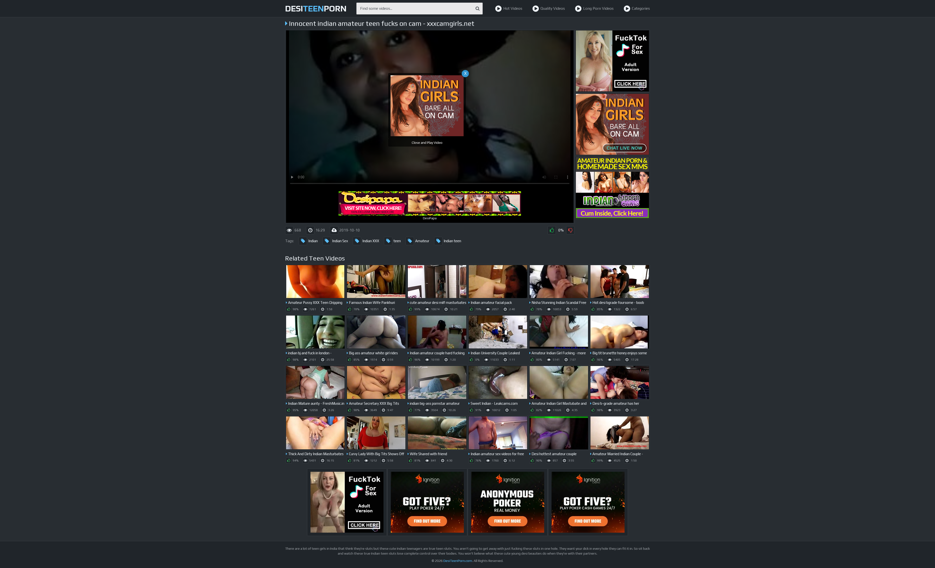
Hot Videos (512, 8)
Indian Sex (340, 241)
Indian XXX (370, 241)
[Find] (478, 8)
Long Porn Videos (598, 8)
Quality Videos (553, 8)
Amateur (422, 241)
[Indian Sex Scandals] (612, 187)
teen (397, 241)
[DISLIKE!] (570, 230)
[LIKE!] (552, 230)
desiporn (315, 8)
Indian (313, 241)
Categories (641, 8)
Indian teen (452, 241)
